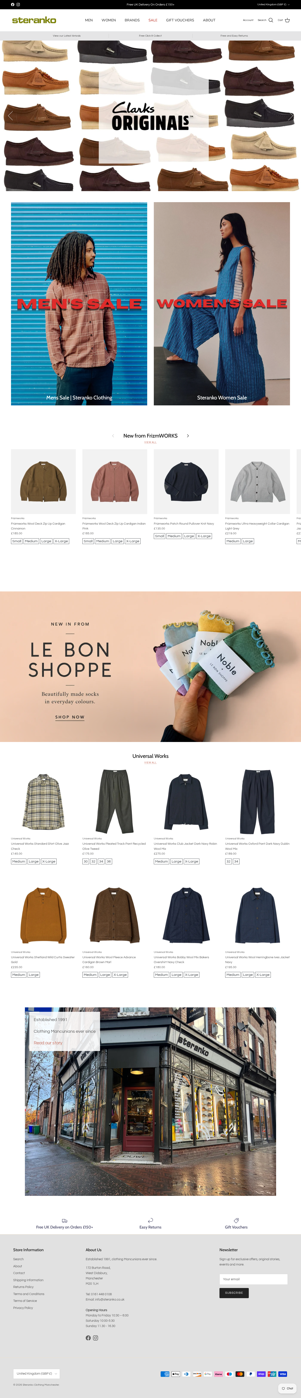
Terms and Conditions (28, 1294)
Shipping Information (28, 1280)
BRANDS (132, 20)
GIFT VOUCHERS (180, 20)
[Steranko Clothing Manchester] (34, 20)
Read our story (48, 1042)
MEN (89, 20)
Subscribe (234, 1292)
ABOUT (209, 20)
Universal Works (150, 756)
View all (150, 442)
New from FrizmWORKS (150, 435)
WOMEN (109, 20)
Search (18, 1259)
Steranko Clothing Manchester (41, 1384)
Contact (19, 1273)
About (17, 1266)
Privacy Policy (23, 1308)
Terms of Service (25, 1301)
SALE (153, 20)
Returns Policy (23, 1287)
